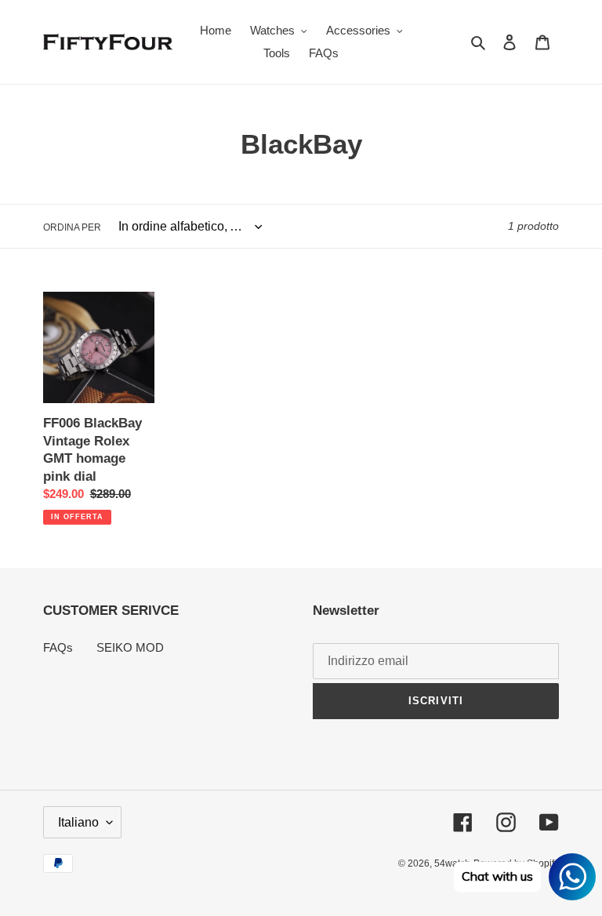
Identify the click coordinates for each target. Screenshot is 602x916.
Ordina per (72, 227)
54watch (452, 863)
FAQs (58, 647)
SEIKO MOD (130, 647)
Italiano (78, 822)
